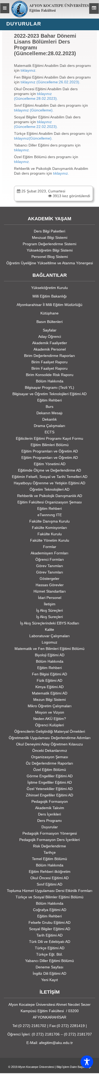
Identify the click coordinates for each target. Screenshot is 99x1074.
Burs (49, 406)
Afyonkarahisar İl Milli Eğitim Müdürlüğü (49, 305)
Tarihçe (50, 852)
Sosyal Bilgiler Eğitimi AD (49, 929)
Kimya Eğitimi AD (49, 687)
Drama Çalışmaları (49, 426)
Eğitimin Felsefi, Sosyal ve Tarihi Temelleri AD (49, 477)
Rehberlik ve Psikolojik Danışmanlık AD (49, 496)
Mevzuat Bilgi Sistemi (49, 237)
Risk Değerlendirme (49, 846)
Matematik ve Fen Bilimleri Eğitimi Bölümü (49, 648)
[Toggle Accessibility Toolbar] (87, 1062)
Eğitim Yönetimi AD (49, 464)
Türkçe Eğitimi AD (49, 948)
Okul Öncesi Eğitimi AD (49, 878)
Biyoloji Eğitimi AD (49, 655)
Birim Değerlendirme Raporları (49, 355)
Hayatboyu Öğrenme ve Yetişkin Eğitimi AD (49, 483)
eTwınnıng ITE (49, 515)
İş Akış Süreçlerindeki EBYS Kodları (49, 623)
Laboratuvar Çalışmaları (49, 636)
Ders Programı (49, 820)
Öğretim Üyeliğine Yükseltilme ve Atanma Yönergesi (49, 263)
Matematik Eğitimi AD (49, 693)
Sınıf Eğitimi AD (49, 884)
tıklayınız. (28, 70)
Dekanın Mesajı (49, 413)
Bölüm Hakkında (49, 381)
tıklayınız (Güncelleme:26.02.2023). (50, 82)
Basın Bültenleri (49, 322)
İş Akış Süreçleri (49, 610)
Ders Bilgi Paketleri (49, 231)
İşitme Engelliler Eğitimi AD (49, 782)
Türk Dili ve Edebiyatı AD (49, 941)
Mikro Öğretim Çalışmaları (50, 706)
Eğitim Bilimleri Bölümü (50, 445)
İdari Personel (49, 598)
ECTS (49, 432)
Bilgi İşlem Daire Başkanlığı (73, 1066)
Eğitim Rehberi (49, 400)
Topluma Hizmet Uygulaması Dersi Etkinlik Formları (49, 890)
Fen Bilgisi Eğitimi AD (49, 674)
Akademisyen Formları (49, 553)
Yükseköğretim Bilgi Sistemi (50, 250)
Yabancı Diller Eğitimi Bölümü (49, 961)
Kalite (49, 629)
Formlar (49, 547)
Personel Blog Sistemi (49, 257)
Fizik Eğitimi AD (49, 680)
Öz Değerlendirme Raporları (49, 763)
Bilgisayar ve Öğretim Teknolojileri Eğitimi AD (49, 394)
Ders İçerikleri (49, 814)
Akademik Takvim (49, 808)
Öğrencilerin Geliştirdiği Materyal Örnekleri (49, 731)
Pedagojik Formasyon (49, 801)
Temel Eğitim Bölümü (49, 859)
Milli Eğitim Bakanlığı (49, 296)
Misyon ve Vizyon (49, 712)
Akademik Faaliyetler (49, 343)
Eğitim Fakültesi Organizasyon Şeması (49, 502)
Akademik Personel (50, 349)
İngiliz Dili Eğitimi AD (49, 973)
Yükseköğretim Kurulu (49, 288)
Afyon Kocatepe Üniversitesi (36, 1066)
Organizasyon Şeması (49, 757)
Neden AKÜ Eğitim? (49, 719)
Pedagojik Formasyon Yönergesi (49, 833)
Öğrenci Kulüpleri (49, 725)
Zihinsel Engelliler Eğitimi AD (49, 795)
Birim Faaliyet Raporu (49, 362)
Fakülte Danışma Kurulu (49, 521)
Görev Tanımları (49, 566)
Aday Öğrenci (49, 336)
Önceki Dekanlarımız (49, 750)
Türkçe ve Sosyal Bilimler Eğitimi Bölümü (49, 897)
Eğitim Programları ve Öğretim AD (49, 451)
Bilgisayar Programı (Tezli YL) (49, 387)
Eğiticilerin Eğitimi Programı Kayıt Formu (49, 438)
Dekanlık (49, 419)
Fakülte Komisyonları (49, 527)
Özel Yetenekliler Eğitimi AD (50, 789)
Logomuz (49, 642)
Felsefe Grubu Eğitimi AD (49, 922)
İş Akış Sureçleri (49, 617)
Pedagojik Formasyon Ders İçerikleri (49, 840)
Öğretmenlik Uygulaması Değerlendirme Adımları (50, 738)
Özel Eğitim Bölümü (49, 769)
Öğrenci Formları (49, 559)
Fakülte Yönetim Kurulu (49, 540)
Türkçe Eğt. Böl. (49, 954)
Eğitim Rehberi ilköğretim (49, 871)
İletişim (49, 604)
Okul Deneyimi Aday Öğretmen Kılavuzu (49, 744)
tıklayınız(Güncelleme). (33, 138)
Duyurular (49, 827)
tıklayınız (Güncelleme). (34, 110)
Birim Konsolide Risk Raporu (49, 375)
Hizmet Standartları (50, 591)
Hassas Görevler (50, 585)
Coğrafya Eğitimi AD (49, 910)
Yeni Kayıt (49, 980)
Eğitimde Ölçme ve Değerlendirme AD (49, 470)
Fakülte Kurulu (49, 534)
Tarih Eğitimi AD (49, 935)
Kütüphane (49, 313)
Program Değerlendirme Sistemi (49, 244)
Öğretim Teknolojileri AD (49, 489)
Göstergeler (49, 578)
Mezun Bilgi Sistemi (49, 699)
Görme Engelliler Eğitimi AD (50, 776)
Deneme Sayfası (49, 967)
